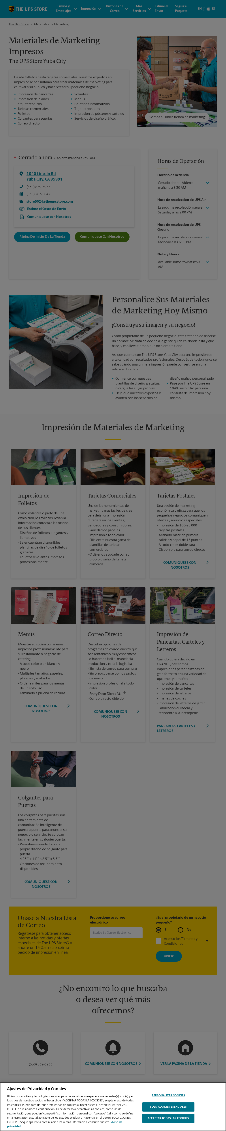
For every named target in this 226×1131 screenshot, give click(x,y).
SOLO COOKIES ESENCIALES (168, 1106)
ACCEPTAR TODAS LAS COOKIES (168, 1118)
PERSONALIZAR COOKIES (168, 1095)
